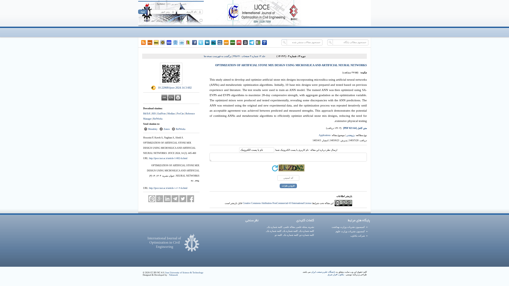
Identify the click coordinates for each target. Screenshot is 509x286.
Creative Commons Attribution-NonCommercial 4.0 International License (277, 203)
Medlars (171, 113)
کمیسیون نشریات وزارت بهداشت (348, 227)
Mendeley (152, 129)
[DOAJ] (232, 42)
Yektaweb (173, 275)
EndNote (161, 113)
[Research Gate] (258, 42)
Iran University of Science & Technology (184, 272)
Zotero (167, 129)
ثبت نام (176, 20)
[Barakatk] (175, 42)
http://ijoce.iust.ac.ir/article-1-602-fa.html (168, 158)
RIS (154, 113)
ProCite (180, 113)
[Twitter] (200, 42)
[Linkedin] (207, 42)
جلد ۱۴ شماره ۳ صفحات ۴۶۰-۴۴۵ (249, 56)
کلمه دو (278, 235)
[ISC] (156, 42)
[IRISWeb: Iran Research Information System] (181, 42)
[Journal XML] (150, 42)
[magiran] (188, 42)
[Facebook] (194, 42)
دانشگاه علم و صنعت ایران (323, 272)
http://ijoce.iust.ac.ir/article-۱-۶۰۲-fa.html (168, 188)
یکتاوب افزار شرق (336, 274)
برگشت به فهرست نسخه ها (217, 56)
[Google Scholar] (264, 42)
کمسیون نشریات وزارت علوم (350, 231)
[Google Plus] (159, 198)
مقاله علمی (289, 227)
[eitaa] (151, 198)
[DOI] (226, 42)
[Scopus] (213, 42)
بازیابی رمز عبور (159, 20)
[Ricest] (162, 42)
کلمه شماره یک (274, 227)
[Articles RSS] (143, 42)
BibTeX (147, 113)
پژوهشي (350, 135)
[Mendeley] (239, 42)
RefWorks (158, 118)
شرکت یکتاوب (357, 235)
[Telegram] (251, 42)
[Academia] (245, 42)
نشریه (311, 227)
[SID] (169, 42)
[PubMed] (220, 42)
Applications (325, 135)
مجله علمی (301, 227)
